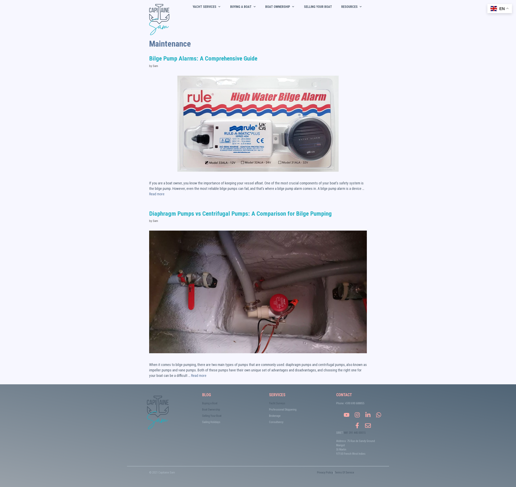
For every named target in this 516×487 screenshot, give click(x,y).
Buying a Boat (209, 403)
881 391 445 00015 (355, 432)
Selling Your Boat (318, 7)
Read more (156, 194)
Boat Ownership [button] (277, 7)
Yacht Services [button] (204, 7)
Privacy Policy (325, 472)
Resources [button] (349, 7)
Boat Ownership (211, 409)
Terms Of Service (344, 472)
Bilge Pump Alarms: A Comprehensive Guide (203, 58)
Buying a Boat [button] (241, 7)
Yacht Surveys (277, 403)
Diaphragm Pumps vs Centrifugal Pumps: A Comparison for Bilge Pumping (240, 213)
